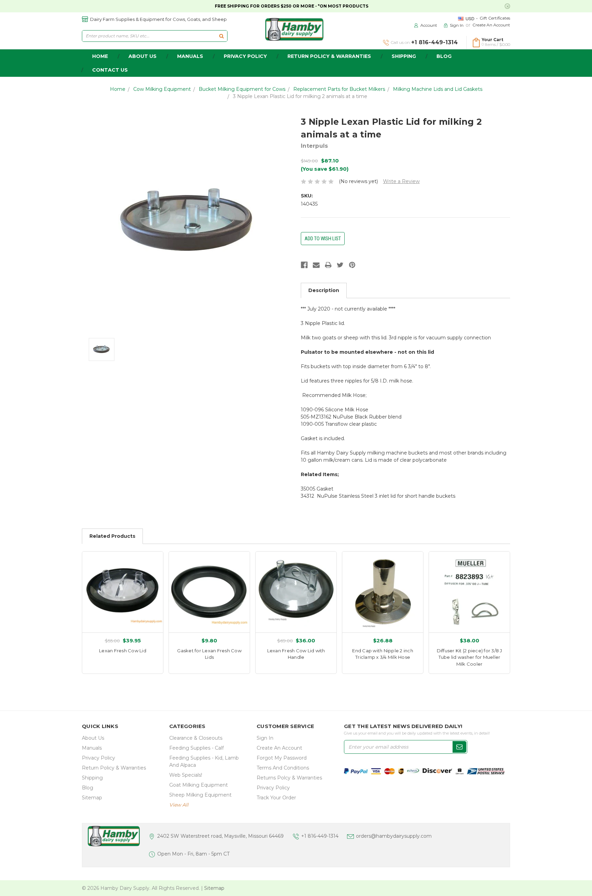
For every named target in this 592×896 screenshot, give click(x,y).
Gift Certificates (495, 18)
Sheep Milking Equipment (200, 795)
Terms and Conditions (283, 768)
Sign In (265, 738)
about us (142, 56)
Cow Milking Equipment (162, 89)
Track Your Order (276, 798)
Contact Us (110, 70)
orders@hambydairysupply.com (394, 836)
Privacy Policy (245, 56)
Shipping (404, 56)
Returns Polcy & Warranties (289, 778)
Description (323, 290)
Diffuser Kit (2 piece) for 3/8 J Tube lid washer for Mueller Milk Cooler (469, 657)
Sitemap (92, 798)
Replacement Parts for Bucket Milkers (339, 89)
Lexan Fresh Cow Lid (122, 650)
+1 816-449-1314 (319, 836)
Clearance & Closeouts (195, 738)
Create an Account (491, 24)
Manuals (190, 56)
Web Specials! (185, 775)
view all (178, 805)
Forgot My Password (282, 758)
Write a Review (401, 181)
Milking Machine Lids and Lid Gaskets (437, 89)
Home (117, 89)
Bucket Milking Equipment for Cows (242, 89)
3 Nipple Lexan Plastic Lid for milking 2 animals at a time (300, 96)
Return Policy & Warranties (329, 56)
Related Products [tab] (112, 536)
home (100, 56)
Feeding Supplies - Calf (196, 748)
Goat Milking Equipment (198, 785)
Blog (444, 56)
